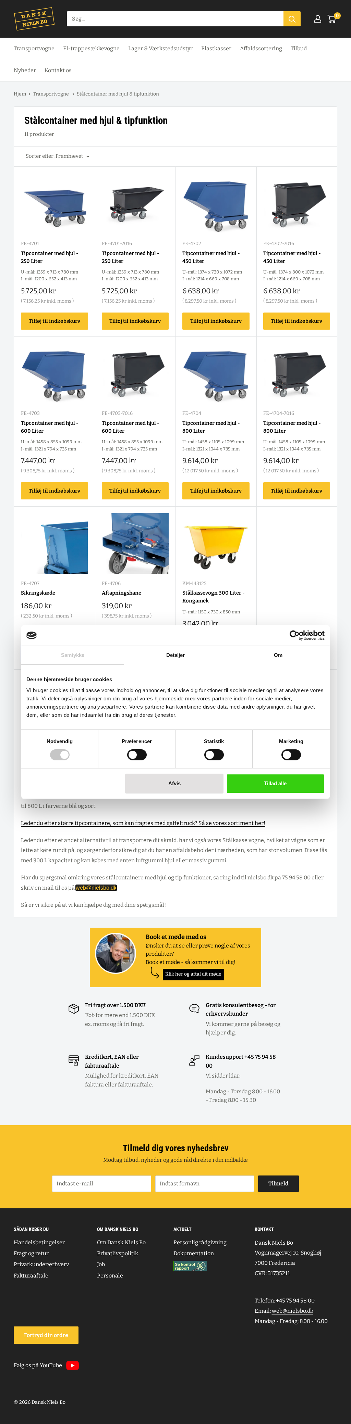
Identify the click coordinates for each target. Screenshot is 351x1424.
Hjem (20, 94)
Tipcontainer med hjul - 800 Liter (211, 427)
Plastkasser (216, 48)
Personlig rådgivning (200, 1242)
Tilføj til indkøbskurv (54, 321)
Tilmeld (278, 1183)
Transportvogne (34, 48)
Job (101, 1264)
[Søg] (292, 18)
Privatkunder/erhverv (41, 1264)
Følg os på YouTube (38, 1365)
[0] (331, 19)
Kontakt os (58, 70)
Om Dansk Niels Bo (121, 1242)
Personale (110, 1275)
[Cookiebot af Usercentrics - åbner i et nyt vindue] (295, 635)
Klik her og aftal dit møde (193, 974)
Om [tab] (278, 655)
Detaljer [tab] (175, 655)
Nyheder (25, 70)
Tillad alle (275, 783)
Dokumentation (193, 1253)
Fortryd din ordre (46, 1335)
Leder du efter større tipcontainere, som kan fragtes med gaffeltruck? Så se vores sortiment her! (143, 823)
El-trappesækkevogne (91, 48)
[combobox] (175, 18)
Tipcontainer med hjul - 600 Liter (49, 427)
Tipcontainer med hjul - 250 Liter (49, 257)
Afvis (174, 783)
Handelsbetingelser (39, 1242)
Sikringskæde (38, 593)
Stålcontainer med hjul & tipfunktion (118, 94)
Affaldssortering (261, 48)
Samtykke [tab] (73, 655)
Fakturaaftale (31, 1275)
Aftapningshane (121, 593)
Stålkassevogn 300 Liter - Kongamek (213, 597)
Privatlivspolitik (117, 1253)
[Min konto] (317, 19)
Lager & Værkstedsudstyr (160, 48)
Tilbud (299, 48)
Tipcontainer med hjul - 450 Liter (211, 257)
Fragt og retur (31, 1253)
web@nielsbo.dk (96, 888)
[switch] (137, 754)
